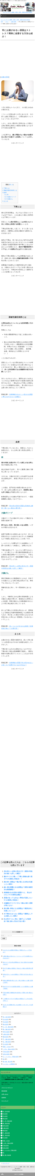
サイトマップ (4, 1101)
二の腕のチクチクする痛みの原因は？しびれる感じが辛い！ (18, 999)
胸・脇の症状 (7, 1029)
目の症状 (5, 1019)
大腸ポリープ (10, 197)
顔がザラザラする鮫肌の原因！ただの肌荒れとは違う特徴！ (18, 987)
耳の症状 (5, 1022)
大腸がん (8, 199)
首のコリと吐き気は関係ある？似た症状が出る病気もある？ (18, 963)
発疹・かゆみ (7, 1046)
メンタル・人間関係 (9, 1064)
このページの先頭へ (19, 1174)
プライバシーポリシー (7, 1087)
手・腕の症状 (7, 1039)
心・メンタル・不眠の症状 (11, 1056)
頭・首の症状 (7, 1017)
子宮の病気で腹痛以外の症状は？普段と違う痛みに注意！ (18, 993)
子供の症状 (6, 1051)
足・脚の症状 (7, 1041)
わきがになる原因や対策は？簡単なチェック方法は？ (17, 951)
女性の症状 (6, 1054)
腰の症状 (5, 1037)
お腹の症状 (5, 77)
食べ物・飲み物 (7, 1061)
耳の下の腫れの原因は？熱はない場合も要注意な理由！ (18, 969)
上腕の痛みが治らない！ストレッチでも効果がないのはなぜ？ (18, 957)
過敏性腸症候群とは (9, 190)
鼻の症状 (5, 1024)
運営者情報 (4, 1091)
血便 (4, 192)
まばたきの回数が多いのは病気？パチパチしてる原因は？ (18, 1005)
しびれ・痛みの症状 (9, 1049)
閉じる (11, 184)
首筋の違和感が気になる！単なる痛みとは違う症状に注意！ (18, 981)
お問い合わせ (4, 1094)
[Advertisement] (17, 58)
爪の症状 (5, 1044)
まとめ (5, 201)
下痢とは (6, 188)
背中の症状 (6, 1032)
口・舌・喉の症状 (8, 1027)
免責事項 (3, 1097)
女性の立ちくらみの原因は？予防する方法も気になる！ (18, 975)
